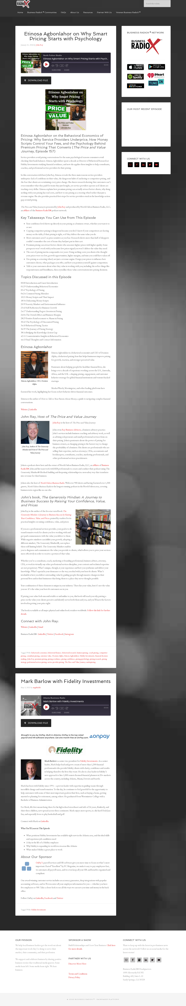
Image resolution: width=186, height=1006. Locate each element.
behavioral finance (54, 652)
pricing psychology (82, 659)
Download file (38, 80)
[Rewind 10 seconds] (57, 65)
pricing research (95, 659)
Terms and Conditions (77, 973)
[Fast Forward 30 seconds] (66, 65)
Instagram (69, 634)
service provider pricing (56, 662)
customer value (45, 656)
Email (40, 627)
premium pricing (41, 659)
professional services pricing (37, 662)
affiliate (26, 210)
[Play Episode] (46, 64)
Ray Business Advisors (71, 429)
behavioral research (69, 652)
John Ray (61, 206)
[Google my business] (139, 959)
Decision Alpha (57, 656)
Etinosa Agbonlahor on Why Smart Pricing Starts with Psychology (65, 36)
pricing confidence (68, 659)
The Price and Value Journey (75, 662)
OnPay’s (39, 862)
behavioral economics (39, 652)
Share (66, 70)
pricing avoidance (54, 659)
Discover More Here (77, 963)
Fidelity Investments (87, 656)
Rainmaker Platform (108, 999)
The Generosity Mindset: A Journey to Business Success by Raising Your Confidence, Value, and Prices (46, 515)
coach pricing (93, 652)
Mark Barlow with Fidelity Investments (66, 681)
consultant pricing (33, 656)
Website (24, 409)
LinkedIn (33, 409)
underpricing (90, 662)
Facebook (59, 634)
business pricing (82, 652)
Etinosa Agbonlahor (71, 656)
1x (62, 66)
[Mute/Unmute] (52, 65)
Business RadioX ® (35, 4)
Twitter (50, 634)
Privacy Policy (74, 977)
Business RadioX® (43, 210)
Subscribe (56, 70)
